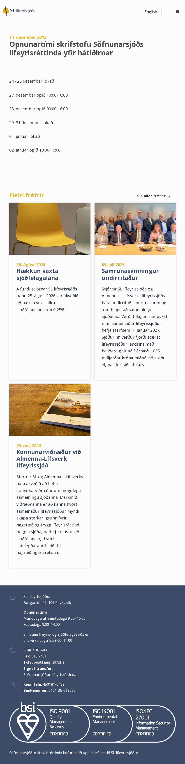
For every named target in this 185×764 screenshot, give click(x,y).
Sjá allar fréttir (151, 195)
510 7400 (40, 650)
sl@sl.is (58, 662)
